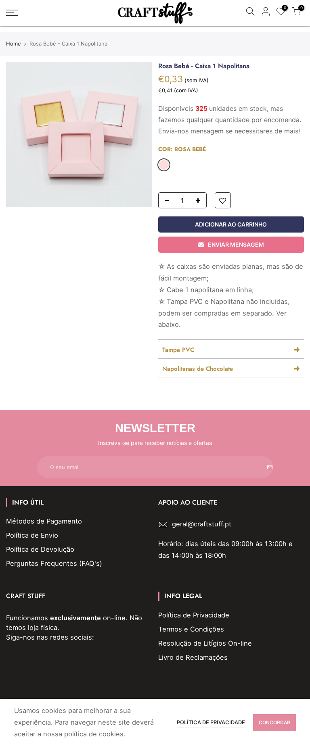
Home (13, 43)
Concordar (274, 722)
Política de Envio (32, 535)
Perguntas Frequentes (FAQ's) (54, 563)
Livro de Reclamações (193, 657)
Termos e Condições (191, 629)
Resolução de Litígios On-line (205, 643)
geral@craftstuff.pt (201, 524)
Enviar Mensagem (236, 244)
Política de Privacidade (193, 615)
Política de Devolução (40, 549)
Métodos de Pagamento (44, 521)
